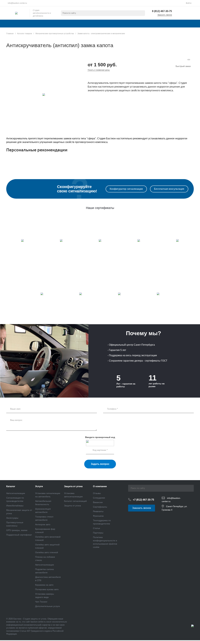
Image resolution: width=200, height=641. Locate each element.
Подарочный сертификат (19, 534)
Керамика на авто (44, 585)
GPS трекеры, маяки (16, 530)
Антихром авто (42, 524)
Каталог (10, 486)
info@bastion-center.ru (17, 3)
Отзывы (97, 493)
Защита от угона (73, 486)
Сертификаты (100, 507)
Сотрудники (99, 498)
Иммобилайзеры (14, 505)
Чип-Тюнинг (41, 601)
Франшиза (98, 516)
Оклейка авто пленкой (46, 552)
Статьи (96, 528)
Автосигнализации (15, 493)
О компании (100, 486)
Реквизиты (98, 511)
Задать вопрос (100, 464)
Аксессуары (12, 518)
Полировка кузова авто (47, 589)
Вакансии (98, 502)
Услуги (39, 486)
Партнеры (98, 532)
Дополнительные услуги (47, 606)
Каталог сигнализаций (75, 501)
